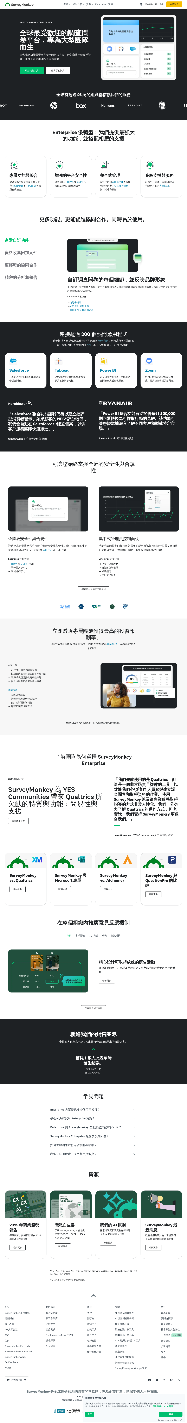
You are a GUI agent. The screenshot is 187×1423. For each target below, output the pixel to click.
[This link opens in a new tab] (149, 1380)
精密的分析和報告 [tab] (21, 277)
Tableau (62, 370)
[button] (93, 1109)
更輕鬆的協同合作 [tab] (21, 265)
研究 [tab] (104, 935)
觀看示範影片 (57, 70)
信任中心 (47, 550)
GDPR (80, 181)
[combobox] (17, 1379)
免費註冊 (174, 4)
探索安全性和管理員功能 (94, 589)
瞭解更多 (17, 889)
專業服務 (112, 644)
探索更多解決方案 (93, 1008)
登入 (162, 4)
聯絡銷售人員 (151, 4)
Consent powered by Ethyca (168, 1420)
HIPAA (70, 181)
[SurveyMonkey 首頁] (19, 4)
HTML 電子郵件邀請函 (82, 310)
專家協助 (164, 185)
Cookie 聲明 (167, 1406)
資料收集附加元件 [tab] (21, 252)
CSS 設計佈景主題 (79, 306)
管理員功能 (117, 181)
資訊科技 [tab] (115, 935)
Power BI (31, 185)
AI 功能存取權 (121, 185)
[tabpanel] (93, 971)
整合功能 (102, 340)
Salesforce (17, 185)
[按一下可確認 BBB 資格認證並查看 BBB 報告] (59, 1412)
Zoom (150, 370)
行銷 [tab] (69, 935)
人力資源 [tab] (93, 935)
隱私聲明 (157, 1406)
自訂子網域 (75, 302)
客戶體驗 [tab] (80, 935)
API (89, 345)
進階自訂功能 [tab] (17, 240)
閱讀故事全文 (18, 820)
